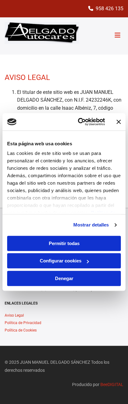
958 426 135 (109, 8)
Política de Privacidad (23, 323)
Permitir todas (64, 243)
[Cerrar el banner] (119, 122)
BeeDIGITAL (111, 384)
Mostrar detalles (91, 224)
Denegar (64, 278)
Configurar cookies (60, 260)
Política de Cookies (21, 330)
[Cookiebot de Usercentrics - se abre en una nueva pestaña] (79, 122)
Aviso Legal (14, 315)
